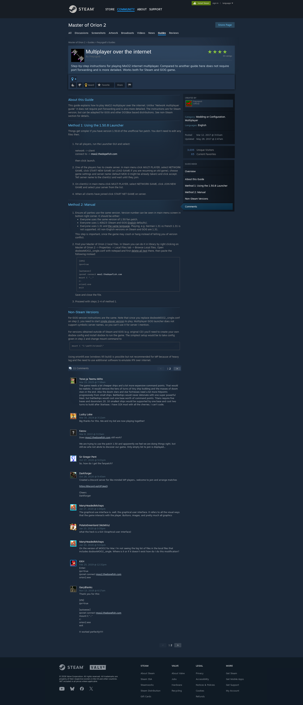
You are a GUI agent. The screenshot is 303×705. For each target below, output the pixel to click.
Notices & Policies (205, 684)
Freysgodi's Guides (106, 42)
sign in (215, 3)
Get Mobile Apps (235, 679)
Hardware (177, 684)
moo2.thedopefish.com (104, 153)
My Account (232, 690)
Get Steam (231, 673)
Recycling (177, 690)
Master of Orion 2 (76, 42)
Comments (191, 206)
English (202, 125)
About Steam (148, 673)
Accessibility (202, 679)
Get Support (232, 684)
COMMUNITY (126, 9)
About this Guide (194, 179)
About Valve (178, 673)
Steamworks (147, 684)
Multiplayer (191, 120)
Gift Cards (146, 696)
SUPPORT (155, 9)
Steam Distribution (150, 690)
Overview (190, 171)
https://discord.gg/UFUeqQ (93, 486)
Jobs (174, 679)
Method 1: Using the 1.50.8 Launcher (206, 185)
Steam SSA (146, 679)
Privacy (199, 673)
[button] (73, 79)
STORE (110, 9)
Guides (91, 42)
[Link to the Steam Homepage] (82, 12)
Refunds (200, 696)
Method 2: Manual (195, 192)
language (227, 3)
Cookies (200, 690)
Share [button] (120, 85)
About (142, 9)
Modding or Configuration (210, 116)
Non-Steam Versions (196, 198)
